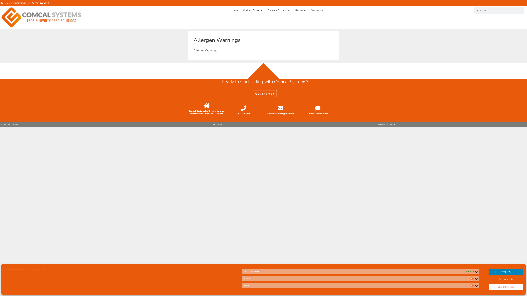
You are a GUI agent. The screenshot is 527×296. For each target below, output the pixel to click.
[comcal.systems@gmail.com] (280, 108)
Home (235, 10)
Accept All (506, 271)
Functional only (506, 279)
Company (316, 10)
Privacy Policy (216, 124)
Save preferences (506, 286)
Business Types (251, 10)
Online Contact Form (318, 113)
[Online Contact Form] (317, 108)
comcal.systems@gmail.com (281, 113)
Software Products (277, 10)
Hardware (300, 10)
